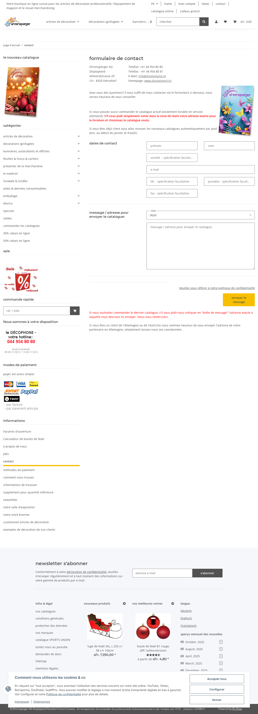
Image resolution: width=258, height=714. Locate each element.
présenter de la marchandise (23, 166)
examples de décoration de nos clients (29, 529)
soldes (7, 218)
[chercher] (204, 21)
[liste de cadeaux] (225, 22)
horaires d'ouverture (17, 431)
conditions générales (49, 618)
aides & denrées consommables (24, 188)
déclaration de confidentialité (86, 572)
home (168, 4)
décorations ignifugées (18, 144)
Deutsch (186, 611)
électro (7, 203)
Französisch (189, 626)
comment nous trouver (18, 477)
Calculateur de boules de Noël (23, 439)
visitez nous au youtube (51, 647)
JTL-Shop (237, 709)
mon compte (186, 4)
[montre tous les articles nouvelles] (124, 603)
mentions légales (46, 668)
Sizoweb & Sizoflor (15, 181)
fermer (217, 700)
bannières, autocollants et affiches (26, 151)
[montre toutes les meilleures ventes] (172, 603)
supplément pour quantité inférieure (28, 492)
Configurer (217, 689)
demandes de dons (48, 654)
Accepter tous (217, 679)
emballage (10, 196)
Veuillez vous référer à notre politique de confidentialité (217, 288)
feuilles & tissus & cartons (20, 159)
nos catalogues (45, 611)
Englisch (186, 618)
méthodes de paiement (19, 470)
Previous (94, 635)
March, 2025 (203, 663)
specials (8, 211)
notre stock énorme (16, 515)
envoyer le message (239, 300)
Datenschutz (41, 701)
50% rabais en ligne (16, 241)
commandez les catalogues (21, 226)
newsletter (10, 500)
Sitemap (41, 661)
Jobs (6, 454)
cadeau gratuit (190, 11)
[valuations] (153, 655)
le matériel (10, 173)
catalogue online (162, 11)
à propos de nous (15, 446)
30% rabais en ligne (16, 233)
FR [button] (152, 4)
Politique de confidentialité (63, 694)
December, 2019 (203, 670)
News (205, 4)
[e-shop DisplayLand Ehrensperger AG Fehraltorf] (17, 22)
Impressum (22, 701)
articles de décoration (18, 136)
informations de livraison (20, 485)
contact (221, 4)
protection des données (51, 626)
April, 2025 (203, 656)
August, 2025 (203, 649)
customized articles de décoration (26, 522)
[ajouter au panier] (75, 310)
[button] (216, 22)
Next (116, 635)
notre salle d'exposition (19, 507)
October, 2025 (203, 642)
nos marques (44, 633)
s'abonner (207, 573)
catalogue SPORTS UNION (52, 640)
